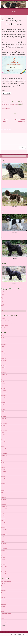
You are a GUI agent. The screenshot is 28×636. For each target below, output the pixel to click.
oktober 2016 (3, 397)
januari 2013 (3, 497)
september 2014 (4, 453)
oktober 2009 (3, 571)
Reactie (22, 147)
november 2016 (4, 395)
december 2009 (4, 566)
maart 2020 (3, 351)
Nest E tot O (3, 597)
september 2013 (4, 481)
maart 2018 (3, 369)
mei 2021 (3, 337)
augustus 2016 (4, 402)
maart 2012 (3, 520)
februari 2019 (3, 356)
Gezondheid (3, 590)
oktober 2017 (3, 372)
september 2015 (4, 427)
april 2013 (3, 490)
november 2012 (4, 501)
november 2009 (4, 569)
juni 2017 (2, 379)
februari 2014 (3, 469)
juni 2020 (2, 349)
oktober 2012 (3, 504)
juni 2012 (2, 513)
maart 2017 (3, 386)
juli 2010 (2, 552)
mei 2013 (3, 488)
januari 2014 (3, 471)
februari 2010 (3, 564)
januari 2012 (3, 525)
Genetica (3, 588)
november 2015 (4, 423)
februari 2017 (3, 388)
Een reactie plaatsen (6, 108)
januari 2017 (3, 390)
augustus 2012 (4, 508)
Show (13, 104)
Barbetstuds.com (4, 325)
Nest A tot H (3, 595)
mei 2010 (3, 557)
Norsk (2, 298)
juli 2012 (2, 511)
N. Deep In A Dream (8, 104)
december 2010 (4, 543)
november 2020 (4, 344)
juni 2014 (2, 460)
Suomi (2, 297)
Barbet (7, 103)
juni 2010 (2, 555)
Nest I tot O (3, 599)
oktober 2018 (3, 365)
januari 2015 (3, 444)
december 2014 (4, 446)
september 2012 (4, 506)
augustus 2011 (4, 534)
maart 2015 (3, 439)
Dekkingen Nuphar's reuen (6, 581)
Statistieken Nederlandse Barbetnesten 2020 (9, 323)
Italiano (2, 302)
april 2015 (3, 437)
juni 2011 (2, 536)
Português (3, 304)
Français (2, 293)
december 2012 (4, 499)
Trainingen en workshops (6, 613)
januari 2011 (3, 541)
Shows (22, 101)
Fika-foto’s (3, 327)
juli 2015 (2, 432)
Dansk (2, 295)
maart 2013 (3, 492)
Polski (2, 301)
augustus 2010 (4, 550)
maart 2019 (3, 353)
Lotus (3, 104)
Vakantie (2, 615)
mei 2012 (3, 515)
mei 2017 (3, 381)
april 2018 (3, 367)
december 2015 (4, 420)
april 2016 (3, 411)
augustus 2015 (4, 430)
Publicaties (3, 606)
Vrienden (16, 104)
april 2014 (3, 464)
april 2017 (3, 383)
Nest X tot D (3, 604)
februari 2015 (3, 441)
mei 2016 (3, 409)
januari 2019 (3, 358)
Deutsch (2, 294)
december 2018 (4, 360)
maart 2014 (3, 467)
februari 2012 (3, 522)
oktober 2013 (3, 478)
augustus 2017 (4, 374)
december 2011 (4, 527)
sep (2, 18)
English (2, 291)
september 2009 (4, 573)
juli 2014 (2, 457)
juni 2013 (2, 485)
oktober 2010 (3, 545)
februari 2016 (3, 416)
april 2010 (3, 559)
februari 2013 (3, 494)
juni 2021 (2, 335)
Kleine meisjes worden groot (6, 320)
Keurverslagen (4, 592)
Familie (2, 585)
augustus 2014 (4, 455)
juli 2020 (2, 346)
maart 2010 (3, 562)
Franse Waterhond (12, 103)
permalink (3, 105)
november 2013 (4, 476)
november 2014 (4, 448)
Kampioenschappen (20, 103)
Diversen (3, 583)
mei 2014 (3, 462)
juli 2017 (2, 376)
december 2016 (4, 393)
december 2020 (4, 342)
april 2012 (3, 518)
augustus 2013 (4, 483)
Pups (2, 608)
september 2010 (4, 548)
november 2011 (4, 529)
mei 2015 (3, 434)
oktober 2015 (3, 425)
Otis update (3, 318)
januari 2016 (3, 418)
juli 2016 (2, 404)
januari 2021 (3, 339)
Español (2, 305)
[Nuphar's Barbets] (11, 4)
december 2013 (4, 474)
